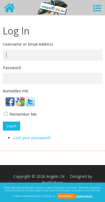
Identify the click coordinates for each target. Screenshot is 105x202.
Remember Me (23, 114)
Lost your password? (32, 137)
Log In (11, 126)
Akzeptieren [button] (66, 196)
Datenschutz (84, 196)
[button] (11, 104)
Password (12, 67)
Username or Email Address (28, 44)
